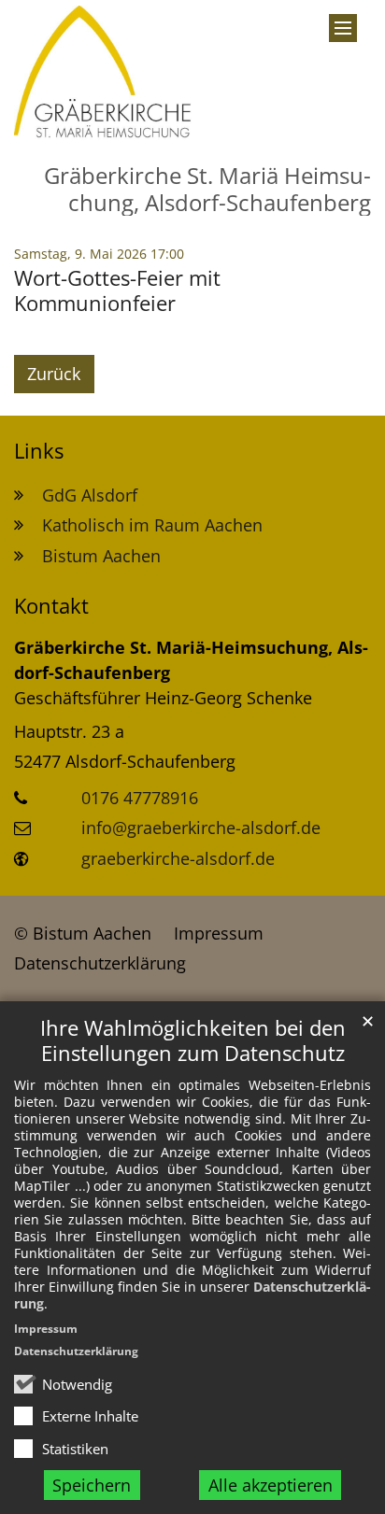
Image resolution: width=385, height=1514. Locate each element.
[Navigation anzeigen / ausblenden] (343, 28)
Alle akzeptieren (270, 1485)
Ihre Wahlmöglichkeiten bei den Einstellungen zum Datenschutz (193, 1040)
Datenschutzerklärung (76, 1351)
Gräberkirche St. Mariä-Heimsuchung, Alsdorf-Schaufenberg (191, 660)
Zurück (53, 373)
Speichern (91, 1485)
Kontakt (51, 605)
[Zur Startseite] (112, 74)
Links (39, 450)
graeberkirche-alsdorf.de (178, 858)
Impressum (46, 1329)
